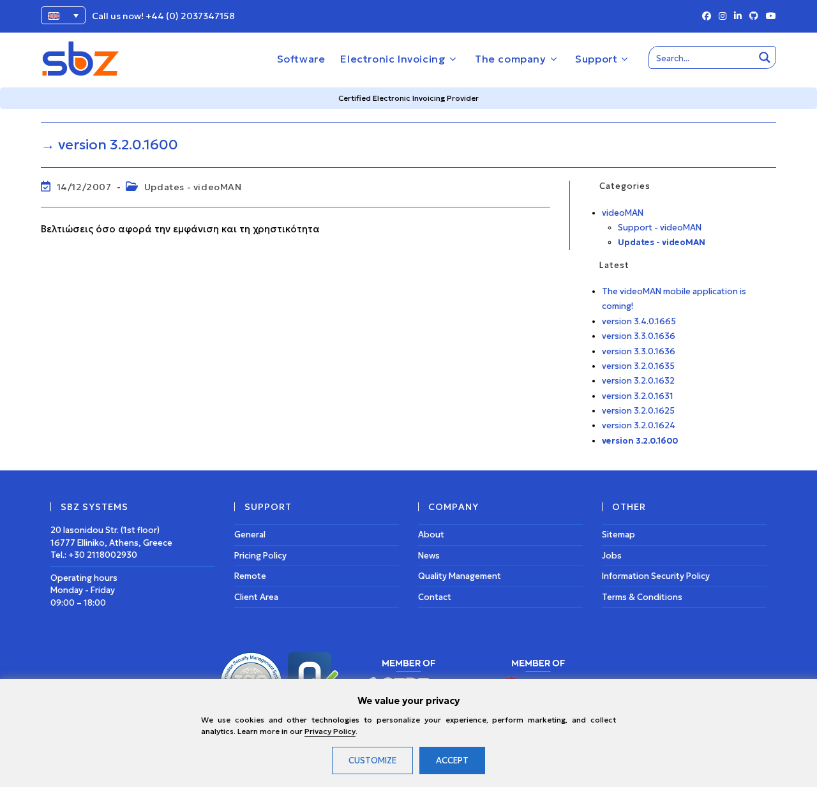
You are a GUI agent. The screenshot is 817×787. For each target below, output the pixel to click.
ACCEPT (452, 760)
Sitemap (618, 534)
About (431, 534)
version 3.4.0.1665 (639, 321)
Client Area (256, 597)
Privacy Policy (330, 731)
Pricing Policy (260, 555)
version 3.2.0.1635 (638, 366)
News (429, 555)
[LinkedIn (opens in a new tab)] (738, 16)
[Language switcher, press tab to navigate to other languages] (63, 15)
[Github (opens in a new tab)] (754, 16)
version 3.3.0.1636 (638, 336)
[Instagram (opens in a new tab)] (722, 16)
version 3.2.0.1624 (638, 425)
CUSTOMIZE (372, 760)
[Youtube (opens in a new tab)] (769, 16)
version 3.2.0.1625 (638, 410)
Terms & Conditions (642, 597)
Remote (250, 576)
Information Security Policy (656, 576)
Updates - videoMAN (193, 187)
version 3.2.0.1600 (640, 440)
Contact (434, 597)
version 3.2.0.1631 (637, 396)
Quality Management (459, 576)
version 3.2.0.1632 (638, 380)
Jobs (612, 555)
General (250, 534)
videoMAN (622, 212)
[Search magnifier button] (765, 57)
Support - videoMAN (659, 227)
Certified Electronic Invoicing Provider (408, 98)
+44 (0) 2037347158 (190, 16)
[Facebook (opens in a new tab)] (706, 16)
